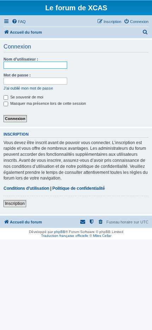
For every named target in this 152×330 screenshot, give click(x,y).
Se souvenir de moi (26, 97)
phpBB (59, 232)
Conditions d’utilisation (26, 188)
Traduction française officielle (64, 236)
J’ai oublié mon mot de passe (28, 88)
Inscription (15, 203)
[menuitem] (19, 21)
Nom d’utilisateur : (21, 59)
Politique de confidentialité (78, 188)
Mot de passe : (17, 75)
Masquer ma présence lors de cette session (47, 103)
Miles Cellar (102, 236)
